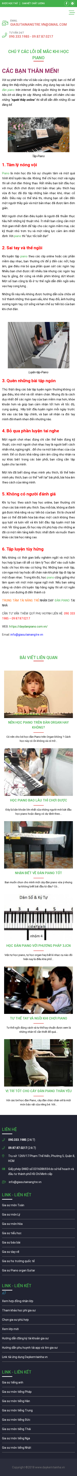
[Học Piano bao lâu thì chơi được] (38, 772)
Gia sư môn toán (38, 1206)
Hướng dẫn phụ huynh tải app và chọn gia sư (38, 1348)
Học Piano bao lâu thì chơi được (38, 800)
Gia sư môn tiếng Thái (38, 1430)
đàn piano (8, 90)
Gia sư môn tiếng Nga (38, 1358)
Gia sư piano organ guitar (38, 1271)
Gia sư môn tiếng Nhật (38, 1448)
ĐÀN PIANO (62, 600)
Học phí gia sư (38, 1311)
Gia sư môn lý (38, 1215)
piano (17, 236)
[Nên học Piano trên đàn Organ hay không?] (38, 694)
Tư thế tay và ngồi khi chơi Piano (38, 1018)
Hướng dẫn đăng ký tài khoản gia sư (38, 1339)
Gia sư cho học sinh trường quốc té (38, 1262)
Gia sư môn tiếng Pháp (38, 1392)
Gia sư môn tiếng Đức (38, 1420)
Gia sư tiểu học (38, 1234)
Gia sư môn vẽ (38, 1252)
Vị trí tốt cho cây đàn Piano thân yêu (39, 1091)
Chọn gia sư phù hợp (38, 1320)
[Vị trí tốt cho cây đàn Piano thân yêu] (38, 1063)
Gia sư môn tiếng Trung (38, 1411)
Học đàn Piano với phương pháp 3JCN (38, 946)
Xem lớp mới (38, 1330)
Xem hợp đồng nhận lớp (38, 1302)
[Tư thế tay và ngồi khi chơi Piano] (38, 990)
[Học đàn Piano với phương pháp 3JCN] (38, 917)
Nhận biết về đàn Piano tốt (38, 873)
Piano (5, 173)
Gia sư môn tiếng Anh (38, 1383)
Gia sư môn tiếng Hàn (38, 1402)
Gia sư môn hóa (38, 1224)
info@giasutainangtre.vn (25, 1182)
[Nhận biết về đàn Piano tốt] (38, 845)
